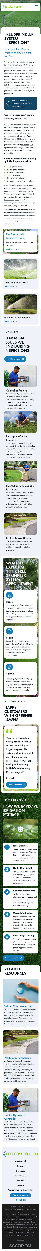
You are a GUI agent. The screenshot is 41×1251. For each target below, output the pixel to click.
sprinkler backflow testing (13, 197)
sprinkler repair (27, 144)
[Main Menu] (36, 6)
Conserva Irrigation (11, 200)
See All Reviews (15, 784)
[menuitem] (11, 1235)
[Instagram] (24, 1200)
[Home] (12, 7)
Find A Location (19, 1195)
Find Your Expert (13, 249)
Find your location (19, 100)
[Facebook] (16, 1200)
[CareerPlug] (20, 1200)
